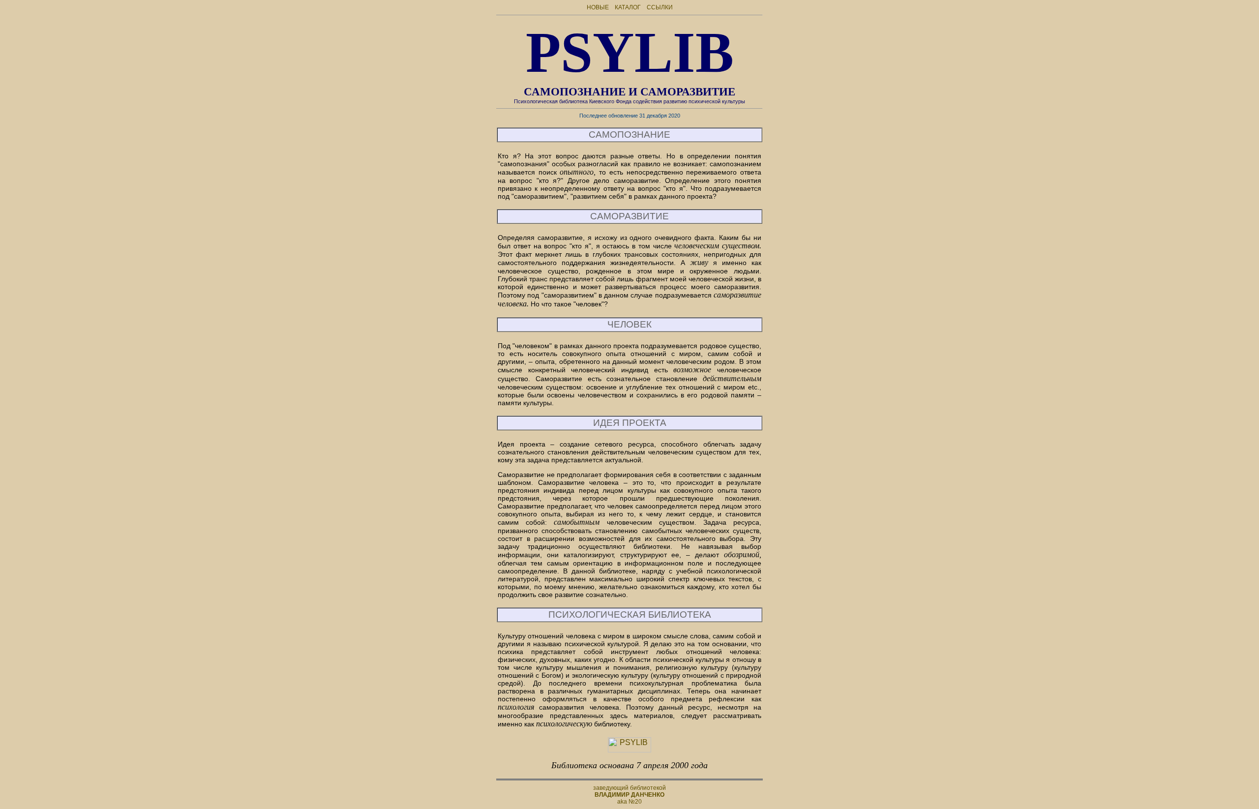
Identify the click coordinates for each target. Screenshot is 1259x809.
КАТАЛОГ (628, 7)
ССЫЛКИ (660, 7)
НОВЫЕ (598, 7)
